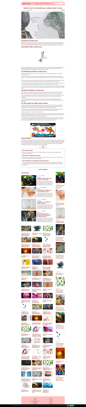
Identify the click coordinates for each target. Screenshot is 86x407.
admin (43, 175)
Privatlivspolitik (72, 405)
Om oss (41, 3)
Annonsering (37, 3)
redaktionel (63, 10)
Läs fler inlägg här (43, 169)
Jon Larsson (30, 10)
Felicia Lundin (44, 199)
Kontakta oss (48, 3)
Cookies (44, 3)
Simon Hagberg (43, 187)
